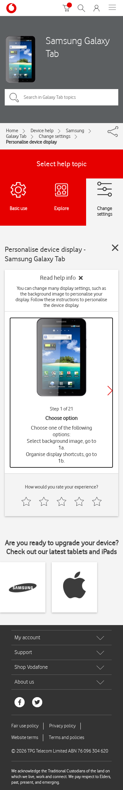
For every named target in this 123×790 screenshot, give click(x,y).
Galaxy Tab (16, 136)
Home (12, 130)
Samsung (75, 130)
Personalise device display (31, 142)
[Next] (110, 390)
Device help (42, 130)
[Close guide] (115, 248)
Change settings (54, 136)
